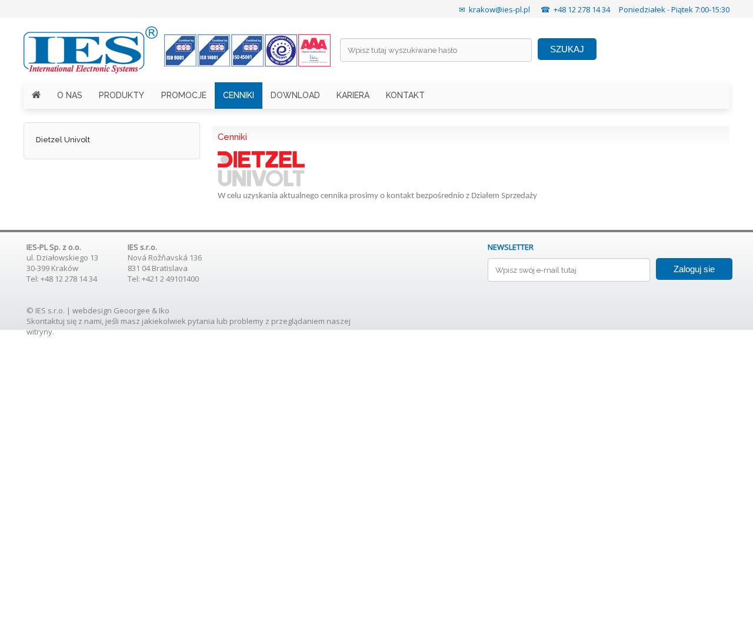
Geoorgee (132, 310)
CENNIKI (238, 95)
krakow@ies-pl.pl (499, 9)
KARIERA (352, 95)
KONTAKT (405, 95)
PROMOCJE (183, 95)
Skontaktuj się (51, 321)
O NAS (69, 95)
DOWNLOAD (295, 95)
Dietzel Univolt (63, 139)
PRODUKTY (121, 95)
